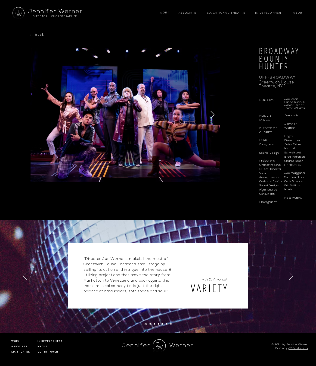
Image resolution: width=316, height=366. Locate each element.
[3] (154, 324)
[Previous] (25, 276)
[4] (158, 324)
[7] (171, 324)
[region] (299, 16)
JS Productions (298, 348)
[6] (166, 324)
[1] (146, 324)
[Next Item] (212, 115)
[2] (150, 324)
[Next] (291, 276)
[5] (162, 324)
